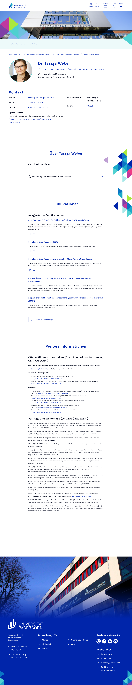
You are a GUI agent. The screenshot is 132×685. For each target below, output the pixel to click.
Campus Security (18, 654)
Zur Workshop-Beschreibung (81, 496)
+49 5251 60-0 (17, 650)
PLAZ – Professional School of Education (67, 54)
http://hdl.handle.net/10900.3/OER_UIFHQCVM (46, 412)
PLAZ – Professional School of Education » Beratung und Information (73, 69)
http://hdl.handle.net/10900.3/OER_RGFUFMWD (46, 379)
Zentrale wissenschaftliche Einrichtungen (38, 54)
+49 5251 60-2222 (19, 658)
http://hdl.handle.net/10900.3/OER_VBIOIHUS (46, 403)
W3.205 (89, 106)
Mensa (45, 640)
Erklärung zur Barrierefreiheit (108, 668)
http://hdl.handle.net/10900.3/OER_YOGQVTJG (52, 407)
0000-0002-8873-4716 (38, 108)
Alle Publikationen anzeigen (44, 320)
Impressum (106, 654)
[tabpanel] (66, 111)
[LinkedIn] (110, 641)
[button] (95, 5)
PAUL (73, 644)
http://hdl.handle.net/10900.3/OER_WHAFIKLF (46, 398)
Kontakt (11, 44)
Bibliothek (46, 644)
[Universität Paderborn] (66, 623)
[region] (65, 44)
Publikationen (33, 44)
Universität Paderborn (15, 54)
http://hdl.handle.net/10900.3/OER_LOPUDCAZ (46, 383)
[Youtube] (115, 641)
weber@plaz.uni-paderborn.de (41, 97)
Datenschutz (107, 658)
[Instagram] (98, 641)
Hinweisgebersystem (110, 663)
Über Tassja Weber (21, 44)
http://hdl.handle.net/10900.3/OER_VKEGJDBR (53, 393)
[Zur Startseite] (18, 5)
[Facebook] (104, 641)
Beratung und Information (91, 54)
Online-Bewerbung (79, 640)
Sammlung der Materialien (40, 369)
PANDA (45, 648)
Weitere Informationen (46, 44)
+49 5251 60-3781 (35, 102)
